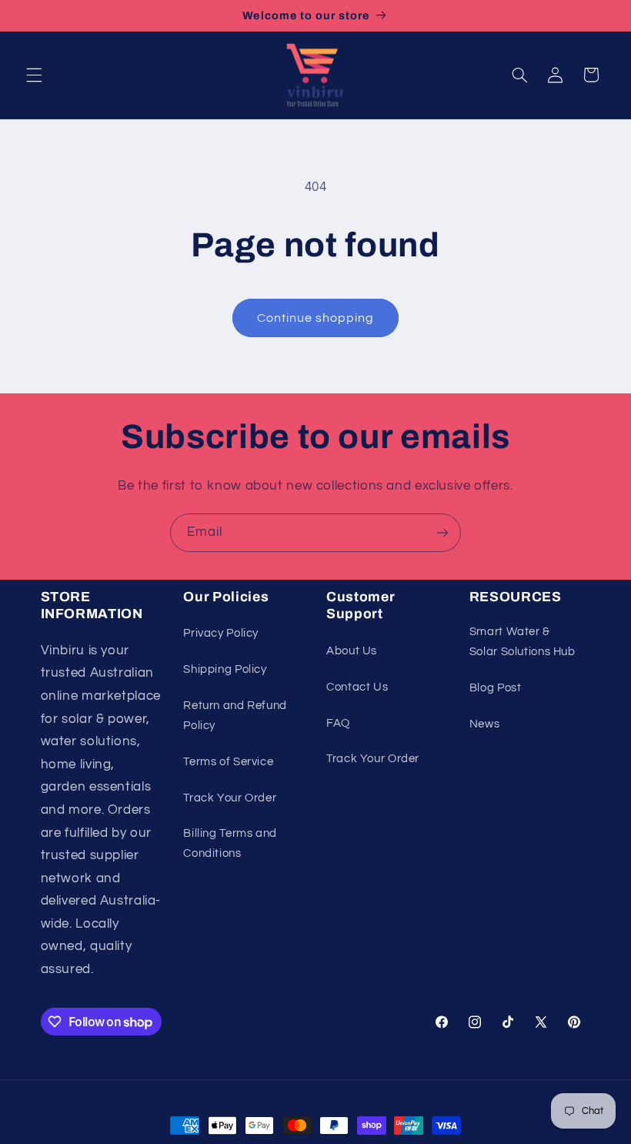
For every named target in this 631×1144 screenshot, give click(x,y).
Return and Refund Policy (235, 715)
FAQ (338, 723)
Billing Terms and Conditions (230, 843)
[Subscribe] (442, 532)
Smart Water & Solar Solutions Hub (522, 641)
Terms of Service (228, 762)
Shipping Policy (224, 669)
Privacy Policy (221, 633)
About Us (351, 651)
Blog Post (495, 688)
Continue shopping (316, 318)
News (484, 724)
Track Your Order (229, 798)
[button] (34, 74)
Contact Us (357, 687)
